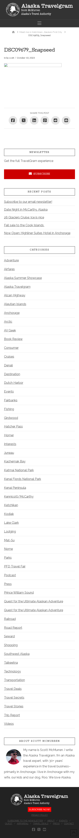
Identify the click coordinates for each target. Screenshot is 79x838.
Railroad (10, 619)
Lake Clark (11, 522)
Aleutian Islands (15, 304)
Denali (8, 365)
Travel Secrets (14, 697)
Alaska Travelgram (17, 286)
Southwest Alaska (17, 654)
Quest (8, 823)
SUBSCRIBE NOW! (39, 809)
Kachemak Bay (15, 461)
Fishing (9, 409)
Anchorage (12, 313)
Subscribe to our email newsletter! (28, 202)
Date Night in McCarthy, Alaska (26, 209)
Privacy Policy (39, 815)
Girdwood (11, 418)
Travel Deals (13, 689)
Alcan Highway (14, 295)
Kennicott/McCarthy (19, 496)
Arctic (8, 321)
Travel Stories (13, 706)
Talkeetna (11, 662)
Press (8, 584)
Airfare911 (22, 823)
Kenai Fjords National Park (22, 479)
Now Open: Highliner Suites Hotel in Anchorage (37, 233)
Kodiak (9, 514)
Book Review (13, 339)
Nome (8, 549)
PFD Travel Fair (15, 566)
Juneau (9, 453)
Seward (9, 636)
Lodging (10, 531)
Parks (8, 557)
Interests (10, 444)
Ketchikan (11, 505)
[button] (39, 23)
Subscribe (41, 174)
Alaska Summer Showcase (23, 278)
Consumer (11, 348)
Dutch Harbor (13, 383)
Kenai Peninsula (15, 488)
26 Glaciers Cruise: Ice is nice (24, 217)
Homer (9, 435)
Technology (12, 671)
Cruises (9, 356)
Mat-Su (9, 540)
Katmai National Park (19, 470)
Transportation (14, 680)
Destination (12, 374)
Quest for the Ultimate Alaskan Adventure (33, 601)
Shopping (11, 645)
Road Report (13, 628)
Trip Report (12, 715)
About (51, 820)
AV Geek (10, 330)
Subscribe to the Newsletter (25, 820)
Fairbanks (10, 400)
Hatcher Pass (13, 426)
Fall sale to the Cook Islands (24, 225)
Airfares (9, 269)
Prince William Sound (19, 592)
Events (9, 391)
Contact (69, 823)
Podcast (10, 575)
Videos (9, 724)
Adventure (11, 260)
